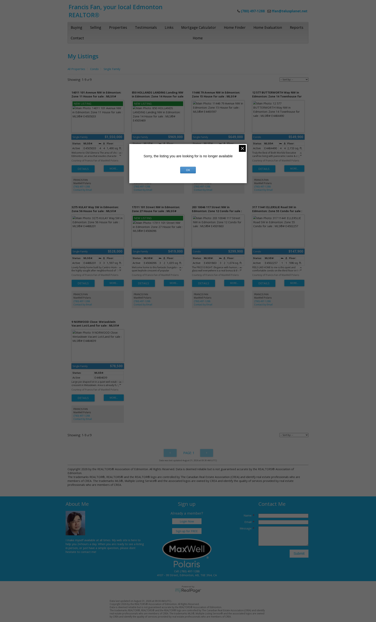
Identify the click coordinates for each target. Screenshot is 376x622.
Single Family (112, 69)
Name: (248, 515)
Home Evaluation (267, 27)
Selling (95, 27)
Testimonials (146, 27)
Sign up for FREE (187, 531)
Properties (118, 27)
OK (188, 170)
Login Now (187, 521)
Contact (77, 38)
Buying (76, 27)
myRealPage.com (188, 590)
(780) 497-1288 (81, 186)
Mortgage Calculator (198, 27)
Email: (248, 522)
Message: (246, 528)
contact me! (88, 552)
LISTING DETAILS (83, 168)
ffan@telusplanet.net (289, 11)
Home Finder (235, 27)
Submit (299, 553)
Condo (94, 69)
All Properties (76, 69)
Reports (296, 27)
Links (169, 27)
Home (198, 38)
